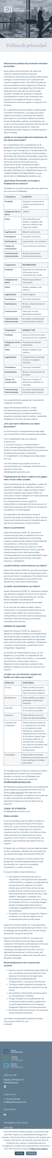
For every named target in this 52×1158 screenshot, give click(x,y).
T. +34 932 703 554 (12, 1099)
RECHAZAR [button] (31, 1153)
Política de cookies (39, 1149)
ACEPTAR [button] (19, 1153)
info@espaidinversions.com (17, 472)
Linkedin (8, 1024)
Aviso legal (8, 1127)
